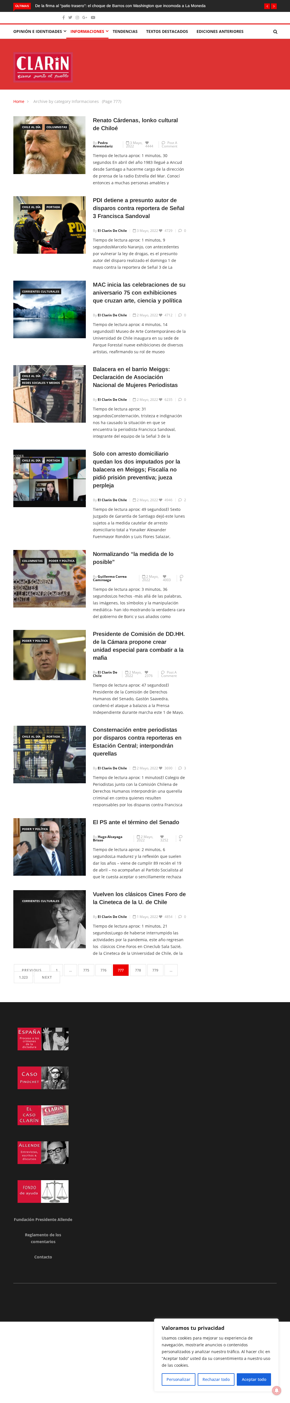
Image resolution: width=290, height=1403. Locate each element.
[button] (267, 6)
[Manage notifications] (276, 1390)
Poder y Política (61, 561)
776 (103, 970)
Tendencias (125, 31)
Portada (53, 207)
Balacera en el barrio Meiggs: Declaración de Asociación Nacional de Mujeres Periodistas (135, 377)
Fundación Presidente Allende (43, 1219)
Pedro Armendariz (103, 144)
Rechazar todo (216, 1379)
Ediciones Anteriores (220, 31)
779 (155, 970)
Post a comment (169, 144)
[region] (216, 1355)
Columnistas (56, 127)
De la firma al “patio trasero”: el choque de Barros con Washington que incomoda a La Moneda (120, 5)
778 (138, 970)
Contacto (43, 1257)
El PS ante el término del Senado (136, 822)
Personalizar (178, 1379)
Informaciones (87, 31)
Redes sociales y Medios (41, 383)
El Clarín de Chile (112, 230)
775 (86, 970)
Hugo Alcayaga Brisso (107, 838)
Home (18, 101)
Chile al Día (31, 127)
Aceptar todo (254, 1379)
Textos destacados (167, 31)
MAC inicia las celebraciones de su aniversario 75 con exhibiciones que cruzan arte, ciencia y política (139, 293)
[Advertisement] (145, 1361)
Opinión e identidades (37, 31)
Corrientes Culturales (40, 291)
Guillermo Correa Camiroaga (110, 578)
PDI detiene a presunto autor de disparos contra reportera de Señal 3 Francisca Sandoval (138, 208)
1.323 (23, 977)
